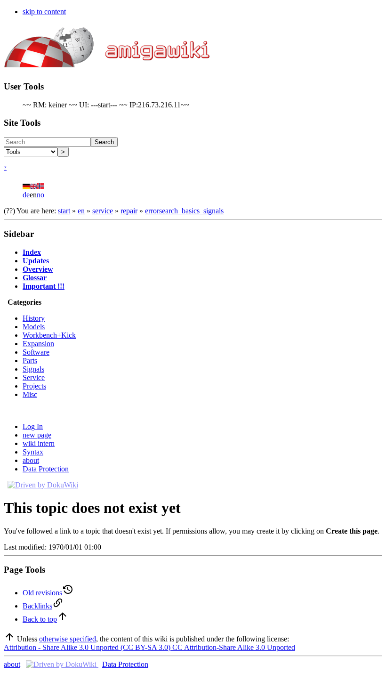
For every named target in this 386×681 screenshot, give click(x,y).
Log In (33, 426)
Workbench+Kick (49, 335)
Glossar (35, 278)
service (102, 211)
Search (104, 142)
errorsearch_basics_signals (184, 211)
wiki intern (39, 443)
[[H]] (108, 62)
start (64, 211)
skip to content (44, 12)
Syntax (33, 452)
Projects (34, 386)
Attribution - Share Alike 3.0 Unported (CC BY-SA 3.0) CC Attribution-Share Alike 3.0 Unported (149, 647)
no (40, 195)
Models (34, 327)
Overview (38, 269)
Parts (30, 361)
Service (34, 377)
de (26, 195)
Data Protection (46, 469)
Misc (30, 394)
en (81, 211)
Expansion (38, 344)
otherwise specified (67, 639)
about (31, 460)
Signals (33, 369)
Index (32, 252)
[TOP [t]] (9, 639)
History (34, 318)
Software (36, 352)
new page (37, 435)
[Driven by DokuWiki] (43, 485)
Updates (36, 261)
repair (129, 211)
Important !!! (43, 286)
